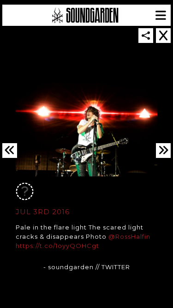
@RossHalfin (129, 236)
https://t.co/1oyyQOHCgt (57, 245)
